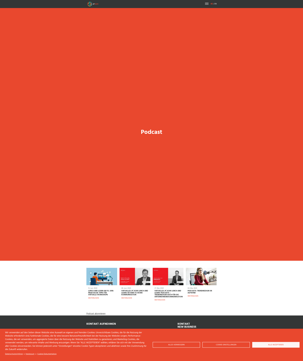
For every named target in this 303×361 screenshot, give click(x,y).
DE (212, 3)
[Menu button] (207, 4)
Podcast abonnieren (95, 313)
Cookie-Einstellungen (226, 344)
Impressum (30, 354)
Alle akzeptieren (276, 344)
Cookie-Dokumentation (47, 354)
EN (215, 3)
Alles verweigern (176, 344)
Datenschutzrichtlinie (14, 354)
